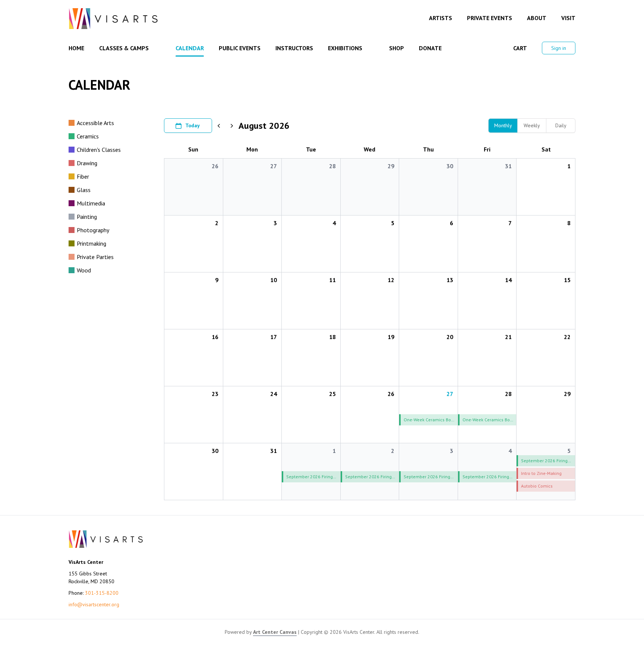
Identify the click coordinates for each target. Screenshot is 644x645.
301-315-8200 (102, 593)
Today (192, 125)
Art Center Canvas (275, 632)
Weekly (532, 125)
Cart (520, 48)
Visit (568, 18)
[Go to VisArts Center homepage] (113, 18)
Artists (440, 18)
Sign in (558, 48)
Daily (560, 125)
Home (76, 48)
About (536, 18)
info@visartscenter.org (94, 604)
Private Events (489, 18)
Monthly (503, 125)
